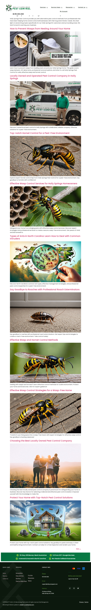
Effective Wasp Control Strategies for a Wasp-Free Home (41, 390)
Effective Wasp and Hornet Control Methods (34, 339)
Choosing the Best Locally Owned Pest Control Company (41, 440)
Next (78, 549)
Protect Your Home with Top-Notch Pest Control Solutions (41, 497)
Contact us (81, 7)
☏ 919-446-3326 (18, 14)
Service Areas (55, 7)
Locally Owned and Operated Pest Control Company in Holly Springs (43, 77)
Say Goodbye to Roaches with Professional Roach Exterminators (45, 289)
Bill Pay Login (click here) (75, 576)
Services (43, 7)
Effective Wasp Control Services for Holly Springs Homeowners (43, 183)
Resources (69, 7)
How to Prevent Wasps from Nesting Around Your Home (40, 28)
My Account (63, 11)
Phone (44, 574)
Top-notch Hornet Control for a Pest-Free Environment (39, 133)
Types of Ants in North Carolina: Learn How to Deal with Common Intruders (45, 237)
